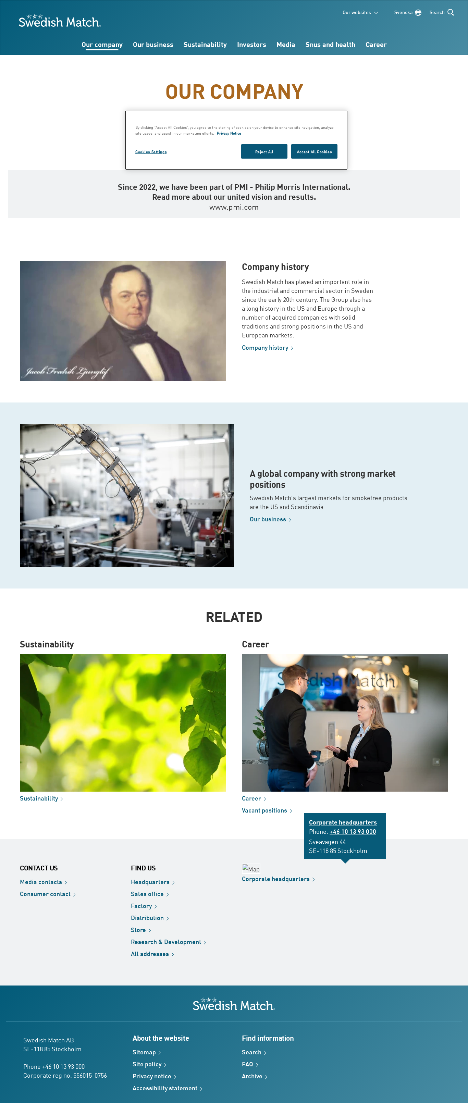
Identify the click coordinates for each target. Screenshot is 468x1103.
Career (376, 44)
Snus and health (330, 44)
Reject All (264, 151)
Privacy (152, 1075)
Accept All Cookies (314, 151)
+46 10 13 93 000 (353, 831)
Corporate (276, 878)
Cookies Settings (151, 151)
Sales (147, 893)
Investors (251, 44)
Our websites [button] (357, 12)
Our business (153, 44)
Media (285, 44)
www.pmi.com (234, 206)
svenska (403, 12)
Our (268, 518)
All (150, 953)
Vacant (264, 809)
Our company (102, 44)
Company (265, 347)
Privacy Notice (229, 133)
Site (147, 1063)
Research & (166, 941)
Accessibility (165, 1087)
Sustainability (205, 44)
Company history (275, 266)
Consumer (45, 893)
